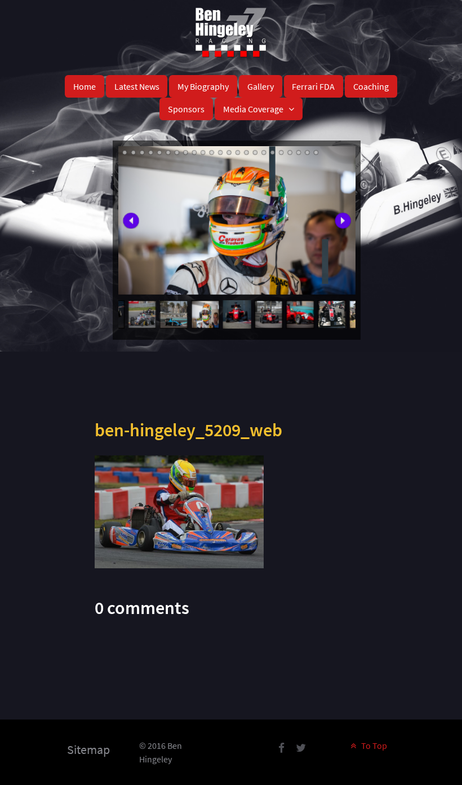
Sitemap (88, 749)
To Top (373, 745)
